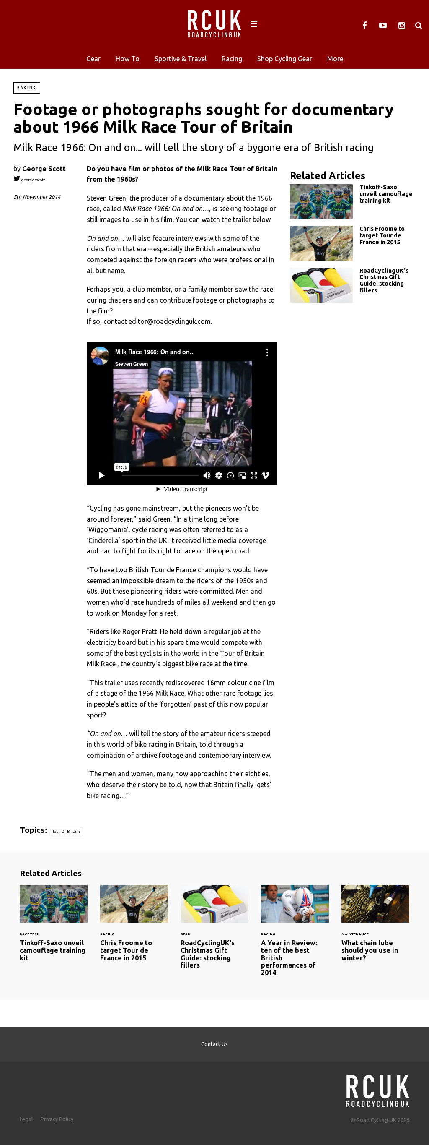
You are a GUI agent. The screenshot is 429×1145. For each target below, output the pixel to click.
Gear (93, 59)
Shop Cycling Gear (284, 59)
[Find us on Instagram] (401, 25)
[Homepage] (377, 1089)
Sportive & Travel (181, 59)
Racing (232, 59)
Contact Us (214, 1044)
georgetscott (33, 179)
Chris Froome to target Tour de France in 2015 (353, 243)
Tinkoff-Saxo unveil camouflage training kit (353, 201)
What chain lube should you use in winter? (375, 928)
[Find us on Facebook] (364, 25)
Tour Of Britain (66, 831)
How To (128, 59)
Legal (26, 1119)
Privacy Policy (57, 1119)
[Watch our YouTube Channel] (383, 25)
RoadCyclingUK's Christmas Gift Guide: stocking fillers (353, 285)
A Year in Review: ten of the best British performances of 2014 (295, 936)
